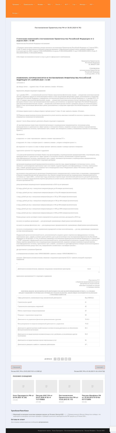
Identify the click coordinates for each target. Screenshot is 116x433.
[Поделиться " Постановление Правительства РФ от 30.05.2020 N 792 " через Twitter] (59, 359)
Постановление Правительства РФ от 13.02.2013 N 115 (68, 397)
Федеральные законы (44, 430)
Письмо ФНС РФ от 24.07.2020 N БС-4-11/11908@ (44, 397)
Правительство (28, 4)
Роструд (14, 13)
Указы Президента (57, 430)
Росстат (58, 4)
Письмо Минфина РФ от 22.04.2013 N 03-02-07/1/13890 (91, 397)
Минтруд (82, 4)
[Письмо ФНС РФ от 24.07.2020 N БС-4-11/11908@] (46, 386)
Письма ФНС (101, 430)
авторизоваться (43, 422)
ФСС (66, 4)
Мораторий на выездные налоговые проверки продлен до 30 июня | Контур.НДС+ (38, 414)
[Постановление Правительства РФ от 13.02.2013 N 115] (69, 386)
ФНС (49, 4)
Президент (15, 4)
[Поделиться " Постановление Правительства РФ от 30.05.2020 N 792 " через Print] (69, 359)
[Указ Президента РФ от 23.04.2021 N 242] (23, 386)
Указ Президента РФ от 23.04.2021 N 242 (23, 396)
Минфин (40, 4)
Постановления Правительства (73, 430)
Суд (74, 4)
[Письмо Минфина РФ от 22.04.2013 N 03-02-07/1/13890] (92, 386)
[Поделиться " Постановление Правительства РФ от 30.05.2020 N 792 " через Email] (66, 359)
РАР (91, 4)
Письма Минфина (90, 430)
